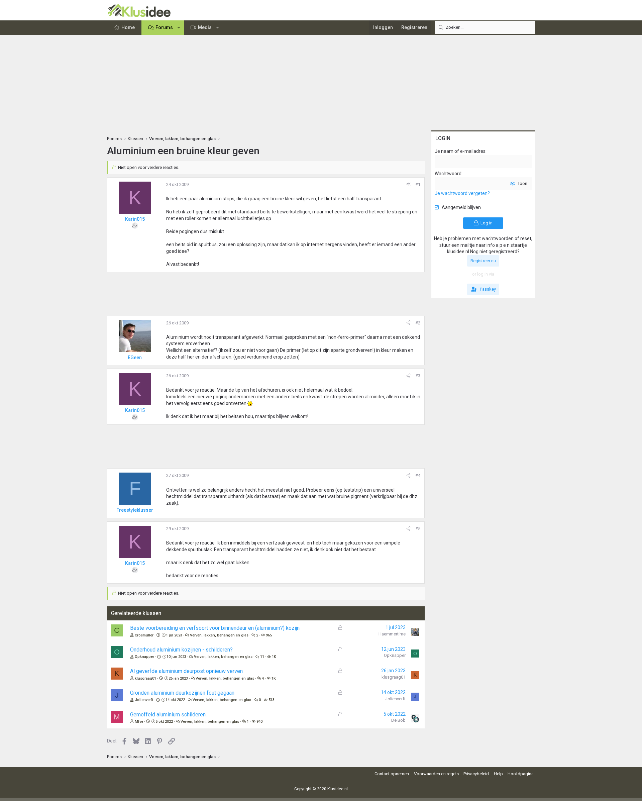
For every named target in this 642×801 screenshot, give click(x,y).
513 (272, 700)
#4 (417, 475)
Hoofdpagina (521, 773)
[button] (179, 27)
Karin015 (135, 219)
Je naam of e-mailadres (460, 151)
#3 (417, 375)
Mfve (139, 721)
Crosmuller (144, 635)
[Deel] (408, 185)
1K (274, 657)
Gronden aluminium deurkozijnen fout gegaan (182, 693)
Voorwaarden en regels (436, 773)
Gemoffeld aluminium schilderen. (168, 714)
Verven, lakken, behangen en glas (219, 635)
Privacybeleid (476, 773)
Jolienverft (144, 700)
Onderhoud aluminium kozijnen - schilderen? (181, 649)
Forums (164, 27)
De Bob (398, 720)
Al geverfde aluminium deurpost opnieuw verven (186, 671)
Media (205, 27)
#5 (417, 528)
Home (128, 27)
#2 (417, 322)
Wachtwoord (448, 173)
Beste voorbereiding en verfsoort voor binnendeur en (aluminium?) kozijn (215, 628)
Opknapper (144, 657)
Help (498, 773)
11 (262, 657)
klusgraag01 (145, 678)
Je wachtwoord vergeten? (462, 193)
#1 (417, 184)
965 (269, 635)
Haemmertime (392, 633)
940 (259, 721)
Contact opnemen (391, 773)
